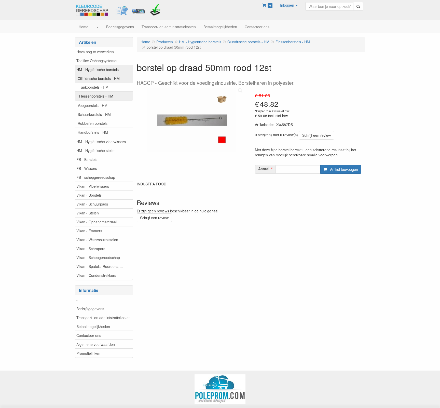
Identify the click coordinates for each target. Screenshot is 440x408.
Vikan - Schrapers (90, 248)
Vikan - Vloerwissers (92, 186)
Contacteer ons (88, 335)
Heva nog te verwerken (95, 51)
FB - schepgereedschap (95, 177)
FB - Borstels (86, 159)
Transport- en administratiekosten (103, 317)
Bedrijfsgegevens (90, 308)
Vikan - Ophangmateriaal (96, 221)
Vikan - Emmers (89, 230)
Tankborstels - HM (93, 87)
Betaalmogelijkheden (93, 326)
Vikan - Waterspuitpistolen (97, 239)
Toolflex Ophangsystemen (97, 60)
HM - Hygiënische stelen (96, 150)
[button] (288, 5)
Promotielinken (88, 353)
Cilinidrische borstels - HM (99, 78)
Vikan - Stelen (87, 212)
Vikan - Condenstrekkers (96, 275)
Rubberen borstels (92, 123)
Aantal (263, 168)
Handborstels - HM (93, 132)
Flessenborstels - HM (96, 96)
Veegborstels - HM (92, 105)
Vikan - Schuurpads (92, 204)
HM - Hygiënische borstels (97, 69)
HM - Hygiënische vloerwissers (101, 141)
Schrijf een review (316, 135)
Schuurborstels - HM (94, 114)
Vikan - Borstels (89, 195)
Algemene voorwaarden (95, 344)
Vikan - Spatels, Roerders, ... (99, 266)
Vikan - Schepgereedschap (98, 257)
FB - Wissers (86, 168)
